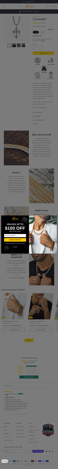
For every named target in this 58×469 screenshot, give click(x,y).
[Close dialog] (55, 217)
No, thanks (15, 247)
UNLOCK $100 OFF (15, 239)
